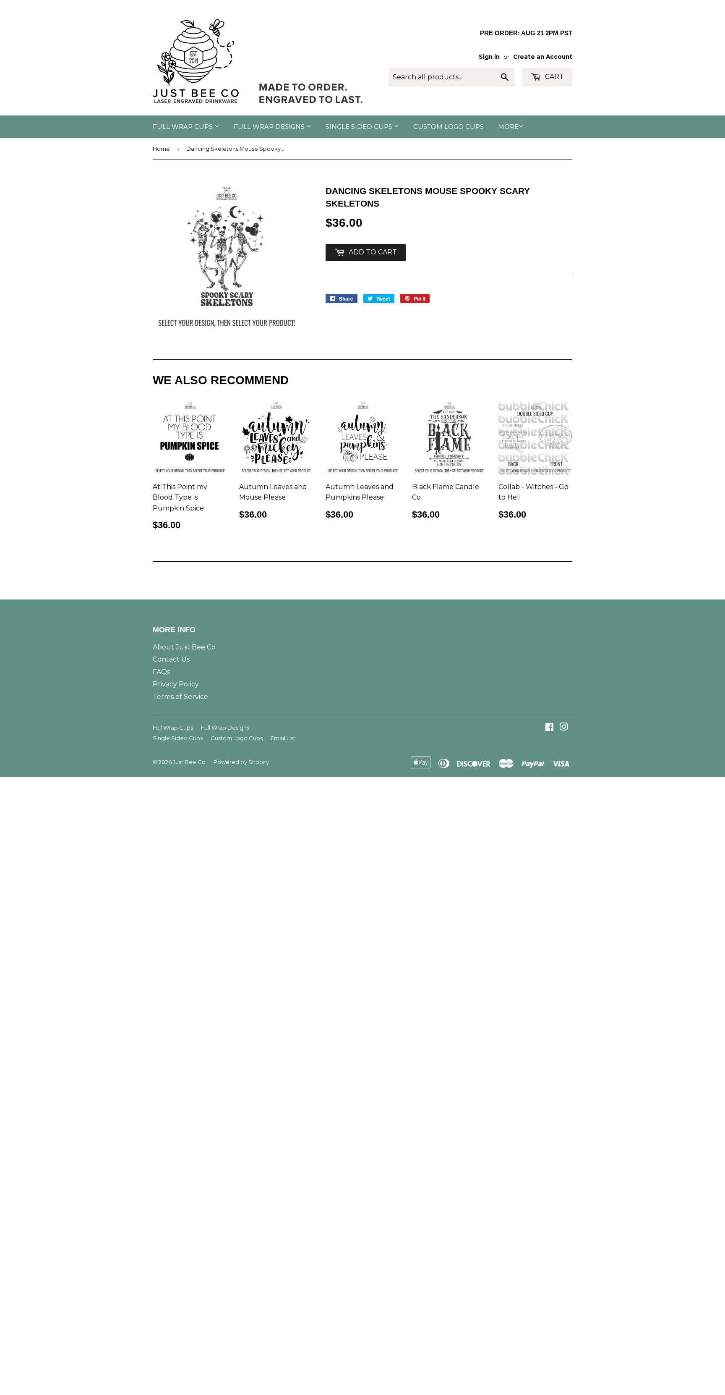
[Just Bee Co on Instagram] (564, 728)
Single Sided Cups (360, 127)
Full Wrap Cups (183, 127)
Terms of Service (180, 697)
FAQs (161, 672)
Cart (553, 77)
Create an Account (542, 56)
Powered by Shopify (241, 762)
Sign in (489, 56)
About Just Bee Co (184, 647)
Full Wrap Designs (270, 127)
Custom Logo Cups (448, 127)
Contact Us (171, 659)
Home (161, 148)
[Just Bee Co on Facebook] (549, 728)
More (508, 127)
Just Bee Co (189, 762)
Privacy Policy (176, 684)
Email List (283, 738)
